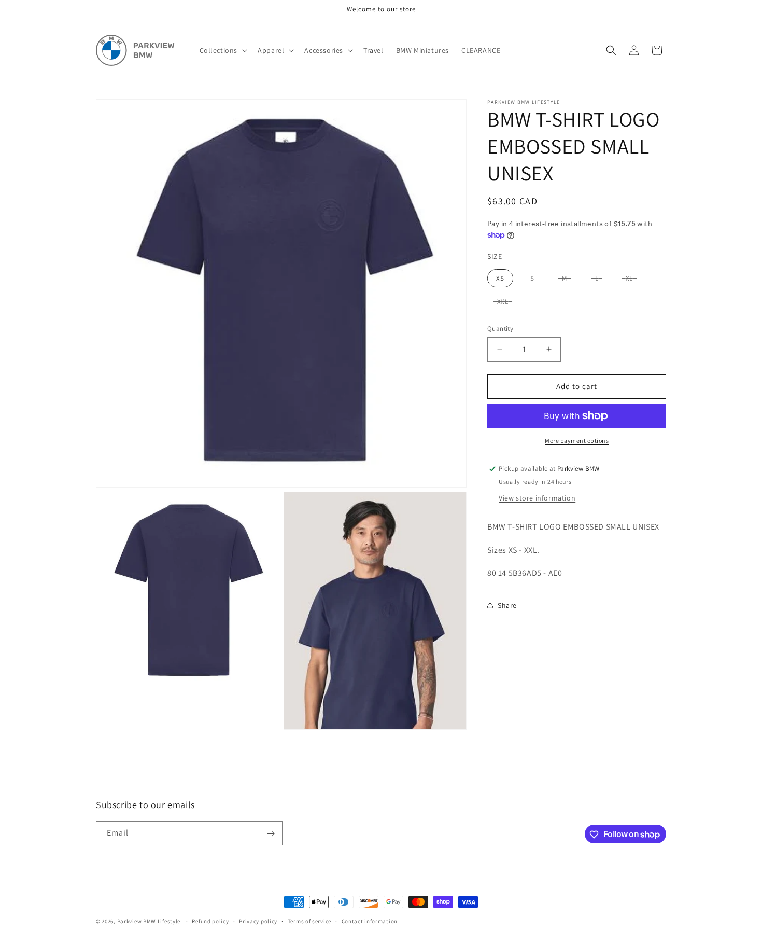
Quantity (500, 328)
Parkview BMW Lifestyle (148, 921)
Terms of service (309, 920)
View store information (537, 498)
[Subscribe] (270, 834)
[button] (222, 50)
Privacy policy (258, 920)
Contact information (370, 920)
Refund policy (210, 920)
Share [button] (507, 605)
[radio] (500, 278)
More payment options (577, 440)
